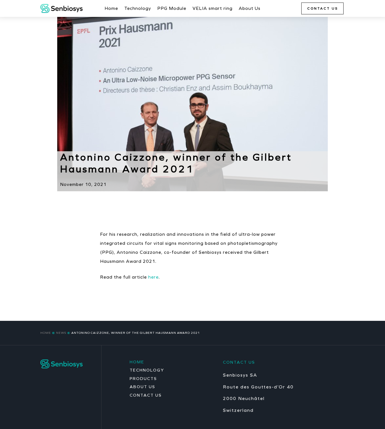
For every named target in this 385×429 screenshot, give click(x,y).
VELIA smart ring (213, 8)
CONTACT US (322, 8)
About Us (249, 8)
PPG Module (171, 8)
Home (111, 8)
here (153, 277)
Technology (137, 8)
